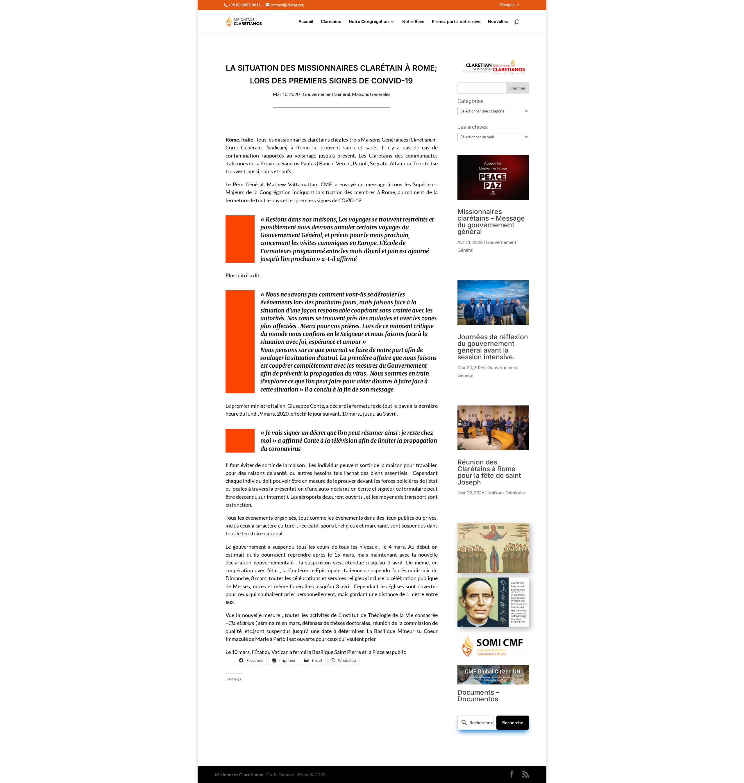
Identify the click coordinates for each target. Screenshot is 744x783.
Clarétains (331, 21)
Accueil (305, 21)
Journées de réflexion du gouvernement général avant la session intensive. (492, 347)
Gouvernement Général (326, 94)
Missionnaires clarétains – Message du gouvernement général (491, 222)
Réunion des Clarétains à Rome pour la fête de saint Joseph (489, 472)
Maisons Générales (371, 94)
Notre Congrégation (369, 21)
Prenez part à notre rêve (456, 21)
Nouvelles (498, 21)
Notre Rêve (413, 21)
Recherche (512, 722)
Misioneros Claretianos (239, 774)
